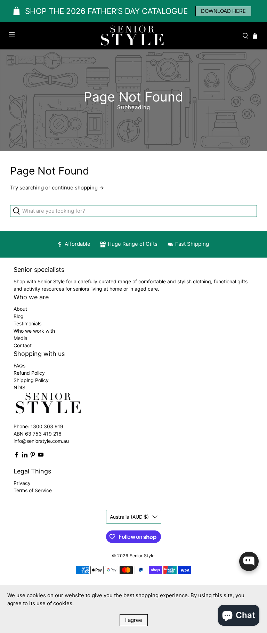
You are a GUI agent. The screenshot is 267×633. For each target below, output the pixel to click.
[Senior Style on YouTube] (41, 456)
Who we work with (34, 331)
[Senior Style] (133, 36)
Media (20, 338)
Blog (19, 316)
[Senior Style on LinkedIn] (25, 456)
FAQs (19, 365)
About (20, 309)
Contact (23, 345)
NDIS (19, 387)
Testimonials (27, 323)
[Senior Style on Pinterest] (33, 456)
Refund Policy (29, 373)
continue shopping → (78, 187)
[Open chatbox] (249, 561)
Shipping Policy (31, 380)
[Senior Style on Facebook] (17, 456)
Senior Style (142, 555)
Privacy (22, 483)
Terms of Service (33, 490)
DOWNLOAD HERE (223, 11)
